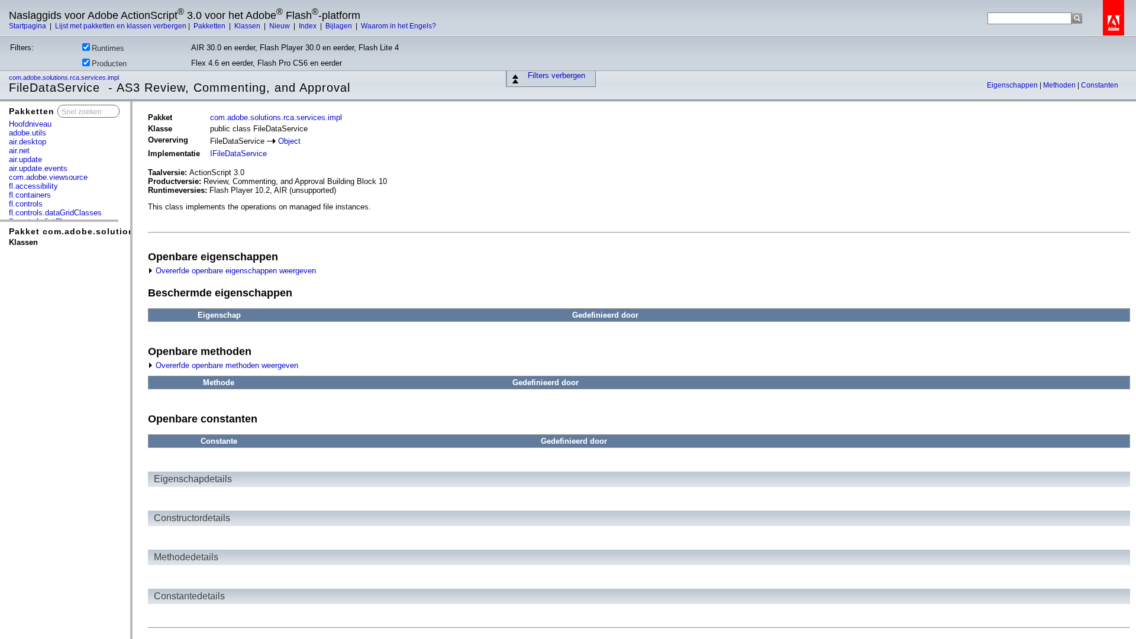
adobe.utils (27, 132)
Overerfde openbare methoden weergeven (225, 365)
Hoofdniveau (30, 124)
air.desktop (27, 141)
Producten (109, 63)
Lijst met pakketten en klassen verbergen (120, 26)
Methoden (1060, 85)
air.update (25, 159)
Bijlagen (339, 26)
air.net (19, 150)
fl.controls (26, 203)
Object (289, 141)
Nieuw (280, 26)
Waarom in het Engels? (398, 26)
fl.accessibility (33, 186)
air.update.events (38, 168)
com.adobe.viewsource (48, 177)
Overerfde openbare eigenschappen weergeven (234, 270)
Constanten (1099, 85)
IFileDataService (238, 153)
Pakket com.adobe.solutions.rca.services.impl (115, 231)
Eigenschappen (1013, 85)
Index (308, 26)
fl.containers (30, 195)
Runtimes (108, 48)
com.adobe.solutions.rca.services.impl (65, 77)
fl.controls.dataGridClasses (55, 212)
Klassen (248, 26)
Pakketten (210, 26)
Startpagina (28, 26)
